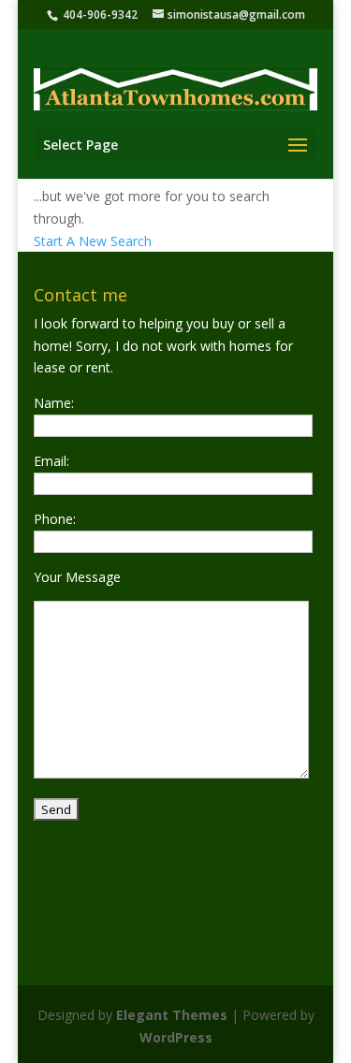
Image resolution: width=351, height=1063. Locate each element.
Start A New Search (93, 241)
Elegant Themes (171, 1015)
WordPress (175, 1037)
